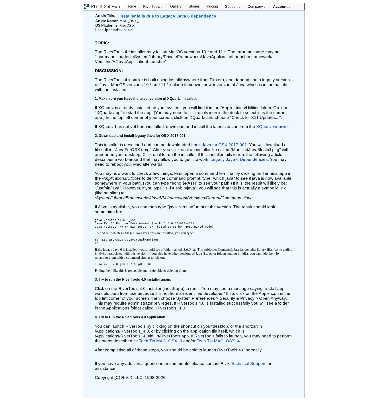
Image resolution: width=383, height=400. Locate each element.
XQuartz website (272, 126)
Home (131, 6)
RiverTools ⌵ (153, 6)
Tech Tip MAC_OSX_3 (160, 341)
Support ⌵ (232, 6)
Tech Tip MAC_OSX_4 (218, 341)
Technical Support (248, 363)
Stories (194, 6)
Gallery (176, 6)
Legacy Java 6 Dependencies (239, 159)
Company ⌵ (257, 6)
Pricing (212, 6)
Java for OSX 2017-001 (224, 144)
